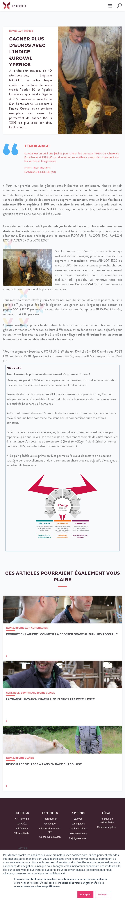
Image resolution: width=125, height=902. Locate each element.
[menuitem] (22, 849)
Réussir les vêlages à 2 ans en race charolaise (44, 764)
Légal (106, 813)
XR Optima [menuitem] (22, 828)
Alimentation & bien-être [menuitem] (50, 830)
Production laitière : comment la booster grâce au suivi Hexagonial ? (62, 634)
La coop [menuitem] (78, 818)
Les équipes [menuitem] (78, 823)
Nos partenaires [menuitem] (78, 833)
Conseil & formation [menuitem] (50, 837)
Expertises (50, 813)
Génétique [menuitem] (50, 823)
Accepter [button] (85, 894)
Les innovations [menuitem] (78, 828)
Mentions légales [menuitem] (106, 827)
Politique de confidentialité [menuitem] (106, 820)
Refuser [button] (102, 894)
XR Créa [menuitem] (22, 823)
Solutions (22, 813)
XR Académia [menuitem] (21, 833)
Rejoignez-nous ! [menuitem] (78, 838)
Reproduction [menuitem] (50, 818)
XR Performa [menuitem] (22, 818)
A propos (78, 813)
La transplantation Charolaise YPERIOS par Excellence (50, 699)
